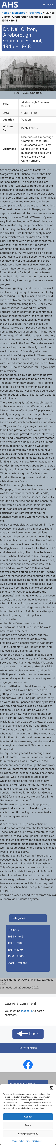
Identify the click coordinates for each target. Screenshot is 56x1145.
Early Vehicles (28, 1047)
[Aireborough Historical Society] (10, 4)
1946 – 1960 (15, 943)
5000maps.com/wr (20, 820)
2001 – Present (17, 962)
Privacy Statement (34, 1141)
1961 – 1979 (15, 949)
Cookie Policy (18, 1141)
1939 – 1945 (15, 936)
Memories (18, 12)
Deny (28, 1125)
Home (5, 12)
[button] (51, 1088)
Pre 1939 (13, 929)
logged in (27, 1010)
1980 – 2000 (16, 956)
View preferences (28, 1133)
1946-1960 (35, 12)
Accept (28, 1116)
